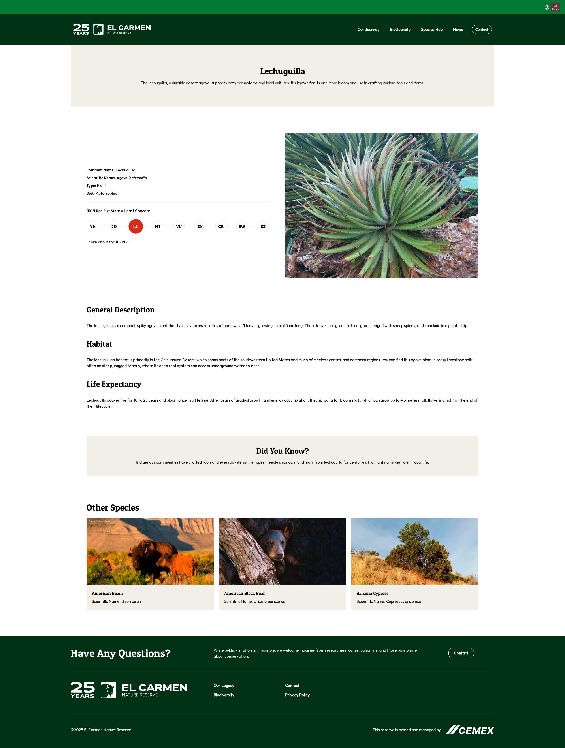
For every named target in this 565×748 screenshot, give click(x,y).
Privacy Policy (297, 694)
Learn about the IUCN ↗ (108, 241)
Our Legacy (224, 685)
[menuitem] (368, 29)
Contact (481, 29)
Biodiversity (224, 694)
